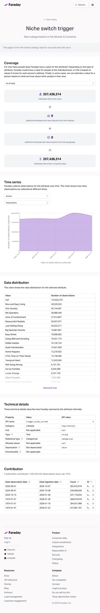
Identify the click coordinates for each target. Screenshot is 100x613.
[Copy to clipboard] (93, 421)
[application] (50, 238)
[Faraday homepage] (12, 4)
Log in (7, 542)
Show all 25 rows (50, 388)
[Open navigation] (92, 5)
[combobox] (50, 83)
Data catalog (51, 19)
